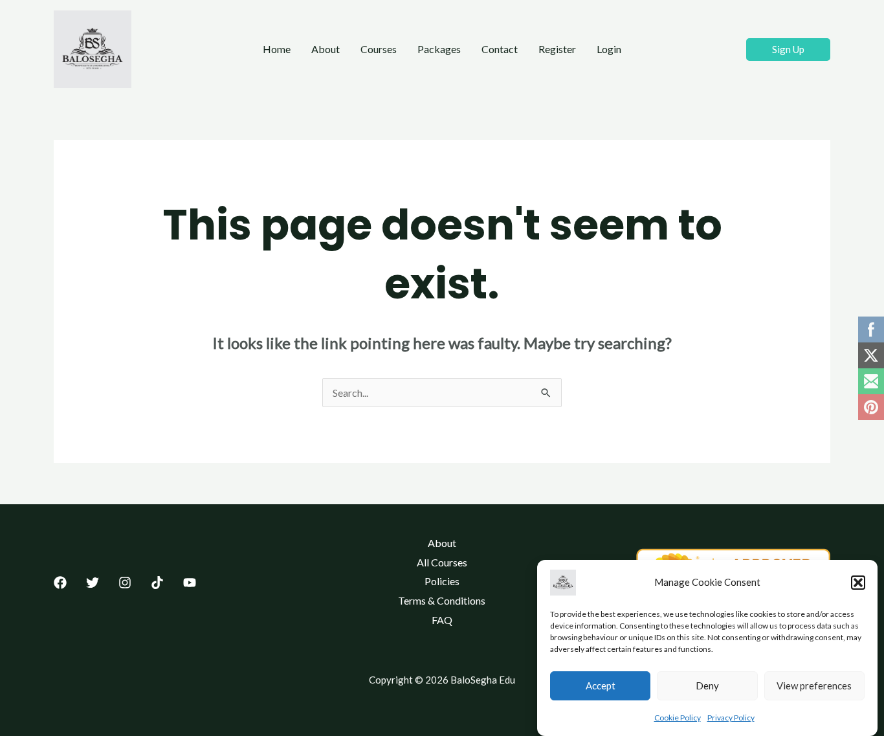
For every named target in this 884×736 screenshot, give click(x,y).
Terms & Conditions (441, 600)
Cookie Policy (677, 717)
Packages (439, 49)
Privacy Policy (731, 717)
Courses (378, 49)
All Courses (442, 562)
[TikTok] (157, 582)
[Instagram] (124, 582)
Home (277, 49)
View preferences (814, 686)
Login (609, 49)
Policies (442, 581)
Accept (600, 686)
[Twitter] (92, 582)
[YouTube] (189, 582)
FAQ (442, 620)
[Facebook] (60, 582)
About (325, 49)
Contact (499, 49)
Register (557, 49)
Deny (707, 686)
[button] (858, 582)
